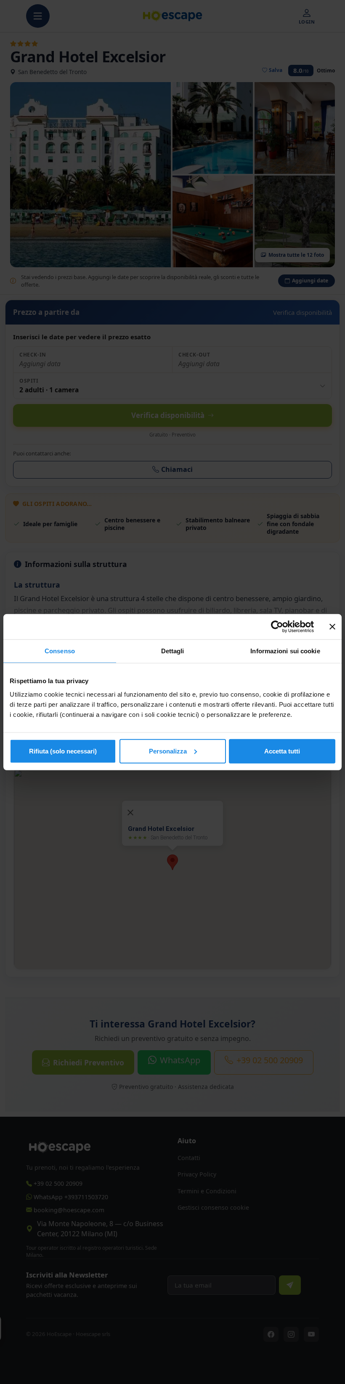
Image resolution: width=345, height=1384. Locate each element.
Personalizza (168, 750)
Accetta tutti (282, 750)
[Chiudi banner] (332, 627)
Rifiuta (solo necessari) (63, 750)
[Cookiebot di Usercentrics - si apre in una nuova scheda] (277, 626)
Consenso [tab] (60, 651)
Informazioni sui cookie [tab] (285, 651)
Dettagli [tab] (172, 651)
